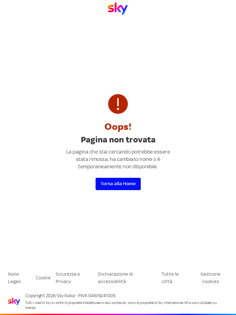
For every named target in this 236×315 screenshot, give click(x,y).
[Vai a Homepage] (118, 8)
